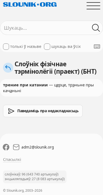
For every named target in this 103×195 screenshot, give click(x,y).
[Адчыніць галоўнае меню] (93, 5)
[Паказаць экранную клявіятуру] (97, 46)
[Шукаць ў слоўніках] (96, 28)
